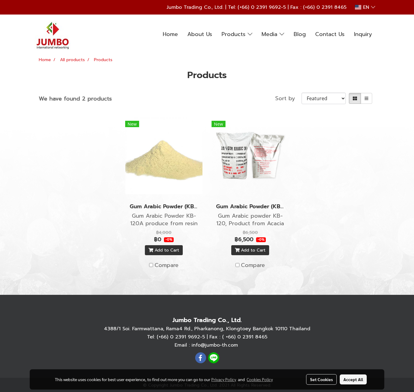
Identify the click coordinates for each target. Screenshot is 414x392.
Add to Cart (166, 250)
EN (366, 7)
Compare (167, 265)
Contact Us (330, 34)
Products (235, 34)
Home (170, 34)
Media (270, 34)
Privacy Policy (223, 379)
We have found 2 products (75, 99)
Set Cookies (321, 379)
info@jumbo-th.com (215, 345)
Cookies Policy (260, 379)
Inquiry (363, 34)
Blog (300, 34)
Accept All (353, 379)
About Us (199, 34)
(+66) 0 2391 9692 (259, 7)
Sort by (288, 98)
